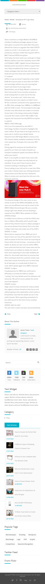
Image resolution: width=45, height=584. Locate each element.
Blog (8, 418)
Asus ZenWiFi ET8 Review (23, 503)
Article (12, 20)
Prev (8, 314)
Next (36, 314)
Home (7, 20)
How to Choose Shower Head (24, 481)
